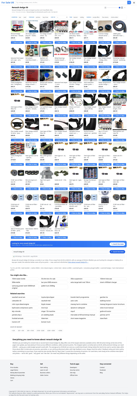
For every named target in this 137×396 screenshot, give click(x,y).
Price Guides (14, 367)
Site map (72, 372)
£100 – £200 (40, 330)
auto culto (74, 301)
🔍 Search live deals (117, 252)
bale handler (26, 268)
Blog (101, 372)
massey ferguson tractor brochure (112, 304)
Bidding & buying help (17, 375)
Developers (73, 367)
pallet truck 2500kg (48, 286)
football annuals (17, 318)
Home (13, 12)
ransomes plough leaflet (91, 268)
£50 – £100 (30, 330)
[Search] (129, 2)
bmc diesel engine (47, 268)
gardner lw (104, 297)
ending (82, 17)
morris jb (44, 308)
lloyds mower (46, 304)
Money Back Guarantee (17, 372)
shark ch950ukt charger (108, 282)
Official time (74, 375)
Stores (12, 378)
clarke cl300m (35, 268)
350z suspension (76, 279)
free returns (105, 17)
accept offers (96, 17)
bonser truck (45, 322)
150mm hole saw (106, 279)
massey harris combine (79, 304)
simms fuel (57, 268)
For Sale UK (7, 2)
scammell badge (106, 268)
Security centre (74, 370)
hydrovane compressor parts (22, 308)
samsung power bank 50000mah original (23, 287)
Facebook (103, 370)
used (25, 17)
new (20, 17)
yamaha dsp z (17, 315)
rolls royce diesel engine (20, 304)
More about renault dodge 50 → (78, 262)
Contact (102, 367)
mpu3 (73, 311)
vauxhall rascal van (18, 297)
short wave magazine (78, 318)
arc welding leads (47, 315)
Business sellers (45, 372)
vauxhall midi (46, 301)
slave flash (103, 318)
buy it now (45, 17)
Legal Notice (14, 370)
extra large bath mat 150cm (80, 282)
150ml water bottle (18, 279)
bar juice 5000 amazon (49, 282)
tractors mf (16, 322)
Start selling (44, 367)
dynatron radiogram (78, 308)
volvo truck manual (107, 308)
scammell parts (77, 268)
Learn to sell (44, 370)
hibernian (44, 318)
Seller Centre (44, 375)
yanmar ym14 (105, 315)
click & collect (114, 17)
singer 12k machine (48, 311)
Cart (11, 380)
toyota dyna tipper (47, 297)
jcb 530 (18, 268)
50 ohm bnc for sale (48, 279)
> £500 (60, 330)
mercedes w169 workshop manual (83, 315)
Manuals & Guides (21, 12)
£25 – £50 (21, 330)
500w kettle (16, 282)
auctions (38, 17)
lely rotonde (16, 311)
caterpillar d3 (16, 301)
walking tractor (105, 301)
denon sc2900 (67, 268)
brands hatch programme (80, 297)
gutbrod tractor (105, 311)
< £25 (13, 330)
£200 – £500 (51, 330)
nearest (76, 17)
